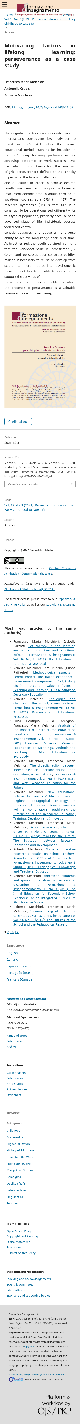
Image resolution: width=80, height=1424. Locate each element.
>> (17, 932)
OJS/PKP (29, 1346)
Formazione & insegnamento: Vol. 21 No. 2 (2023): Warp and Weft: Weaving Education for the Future (44, 781)
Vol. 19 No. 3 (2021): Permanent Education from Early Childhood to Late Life (40, 21)
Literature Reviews (19, 1164)
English (12, 953)
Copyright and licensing (22, 1236)
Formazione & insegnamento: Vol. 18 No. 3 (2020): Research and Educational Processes (44, 712)
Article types (15, 1084)
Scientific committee (20, 1284)
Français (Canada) (20, 979)
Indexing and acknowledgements (29, 1279)
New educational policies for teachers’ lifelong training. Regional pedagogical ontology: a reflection (44, 798)
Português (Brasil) (20, 973)
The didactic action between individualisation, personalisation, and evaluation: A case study (44, 769)
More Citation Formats (23, 484)
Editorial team (16, 1290)
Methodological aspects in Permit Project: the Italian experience (44, 674)
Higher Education (18, 1144)
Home (8, 15)
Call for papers (16, 1073)
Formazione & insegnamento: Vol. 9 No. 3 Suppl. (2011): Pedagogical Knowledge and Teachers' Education (44, 866)
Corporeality (15, 1137)
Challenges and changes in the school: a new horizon (44, 701)
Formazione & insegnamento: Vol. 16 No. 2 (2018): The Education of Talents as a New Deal (44, 659)
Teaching (13, 1203)
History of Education (20, 1150)
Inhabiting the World (20, 1157)
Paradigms (14, 1177)
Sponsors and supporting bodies (28, 1295)
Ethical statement (18, 1242)
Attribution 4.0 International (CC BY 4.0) (30, 589)
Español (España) (19, 966)
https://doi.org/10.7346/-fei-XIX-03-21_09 (42, 107)
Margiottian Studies (20, 1170)
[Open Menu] (4, 4)
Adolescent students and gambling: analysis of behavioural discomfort (44, 880)
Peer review (14, 1247)
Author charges (17, 1089)
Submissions (15, 1041)
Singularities (15, 1197)
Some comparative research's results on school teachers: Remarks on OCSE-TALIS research (44, 853)
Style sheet (14, 1095)
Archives (65, 15)
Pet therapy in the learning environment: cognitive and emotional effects (44, 650)
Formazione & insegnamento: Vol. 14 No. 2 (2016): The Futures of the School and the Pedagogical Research (44, 919)
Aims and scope (17, 1036)
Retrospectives (16, 1190)
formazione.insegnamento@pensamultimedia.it (36, 1374)
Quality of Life (16, 1183)
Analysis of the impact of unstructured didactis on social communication (44, 729)
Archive (11, 1047)
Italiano (12, 959)
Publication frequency (21, 1253)
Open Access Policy (19, 1231)
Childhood (13, 1130)
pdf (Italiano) (20, 422)
